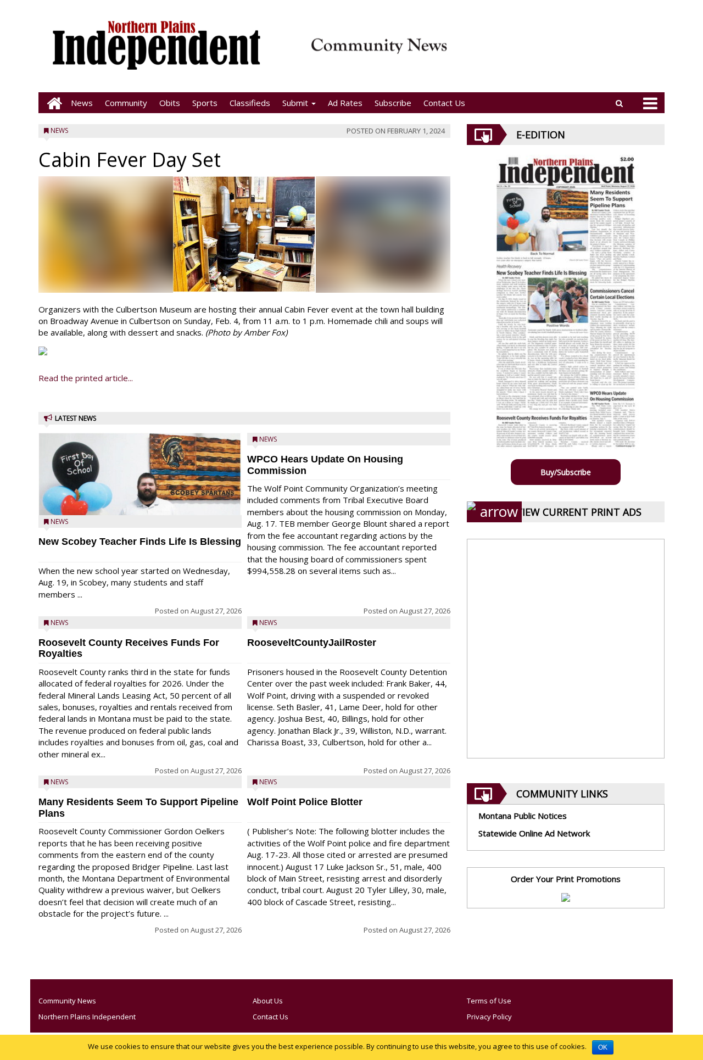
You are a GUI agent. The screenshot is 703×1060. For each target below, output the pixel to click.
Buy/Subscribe (565, 472)
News (82, 102)
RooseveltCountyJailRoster (311, 642)
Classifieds (250, 102)
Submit (296, 102)
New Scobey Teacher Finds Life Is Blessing (139, 541)
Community (126, 102)
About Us (268, 1001)
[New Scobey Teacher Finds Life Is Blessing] (140, 502)
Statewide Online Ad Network (534, 833)
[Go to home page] (51, 103)
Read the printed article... (85, 377)
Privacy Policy (489, 1017)
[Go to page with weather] (560, 52)
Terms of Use (489, 1001)
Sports (204, 102)
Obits (169, 102)
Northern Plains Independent (87, 1017)
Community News (67, 1001)
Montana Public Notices (522, 815)
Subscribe (393, 102)
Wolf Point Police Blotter (304, 801)
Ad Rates (345, 102)
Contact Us (444, 102)
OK (602, 1047)
